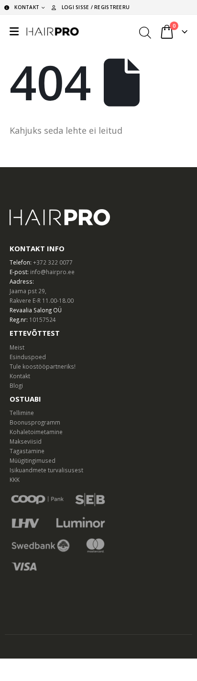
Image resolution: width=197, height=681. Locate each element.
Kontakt (20, 376)
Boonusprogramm (35, 422)
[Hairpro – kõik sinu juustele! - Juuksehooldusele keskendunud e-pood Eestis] (52, 31)
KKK (15, 479)
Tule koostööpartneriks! (43, 366)
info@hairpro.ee (52, 272)
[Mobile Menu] (14, 31)
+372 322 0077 (53, 262)
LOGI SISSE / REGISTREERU (96, 7)
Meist (17, 347)
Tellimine (22, 412)
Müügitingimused (32, 460)
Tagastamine (27, 451)
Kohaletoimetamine (36, 432)
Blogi (16, 385)
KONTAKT (26, 7)
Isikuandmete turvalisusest (46, 470)
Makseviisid (26, 441)
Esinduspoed (28, 357)
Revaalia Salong (31, 310)
